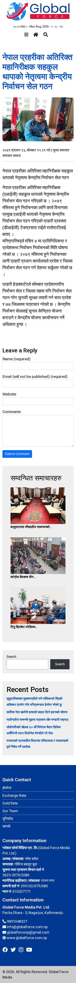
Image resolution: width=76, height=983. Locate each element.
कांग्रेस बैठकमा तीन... (23, 577)
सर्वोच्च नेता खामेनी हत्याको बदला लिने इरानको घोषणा (36, 712)
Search (11, 657)
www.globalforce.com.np (27, 938)
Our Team (10, 811)
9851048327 (17, 921)
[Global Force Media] (38, 11)
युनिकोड (7, 818)
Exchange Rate (14, 795)
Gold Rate (10, 803)
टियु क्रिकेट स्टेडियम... (24, 627)
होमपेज (6, 788)
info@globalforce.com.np (27, 927)
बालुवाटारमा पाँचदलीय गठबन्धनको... (31, 527)
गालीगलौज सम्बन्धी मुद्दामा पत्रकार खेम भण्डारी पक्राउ (37, 720)
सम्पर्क (6, 826)
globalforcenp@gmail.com (28, 932)
